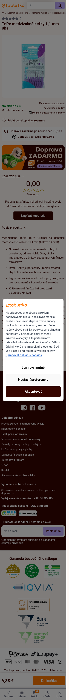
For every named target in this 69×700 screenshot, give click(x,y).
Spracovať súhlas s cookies (24, 355)
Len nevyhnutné (33, 367)
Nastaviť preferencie (33, 379)
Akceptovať (33, 391)
